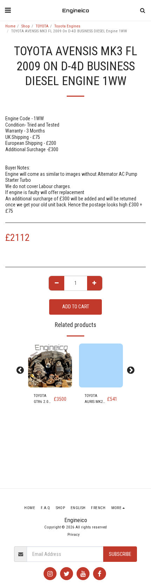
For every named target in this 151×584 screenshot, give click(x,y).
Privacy (73, 534)
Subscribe (120, 554)
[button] (8, 10)
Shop (25, 26)
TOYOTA (42, 26)
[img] (50, 365)
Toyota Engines (67, 26)
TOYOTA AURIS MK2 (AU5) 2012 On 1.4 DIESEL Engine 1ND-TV (95, 399)
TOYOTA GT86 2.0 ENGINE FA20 (41, 399)
